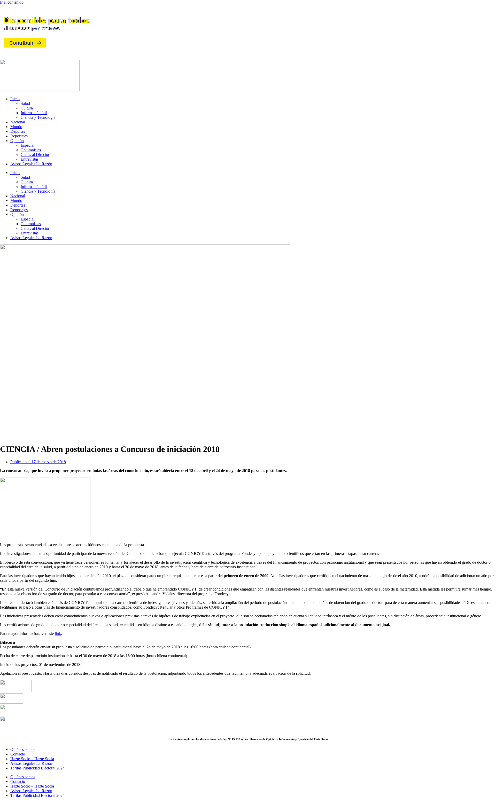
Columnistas (31, 150)
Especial (27, 145)
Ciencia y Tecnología (38, 117)
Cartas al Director (35, 154)
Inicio (15, 99)
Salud (25, 103)
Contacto (17, 754)
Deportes (17, 131)
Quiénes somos (22, 749)
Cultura (27, 108)
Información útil (34, 113)
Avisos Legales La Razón (31, 164)
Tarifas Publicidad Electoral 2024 (37, 768)
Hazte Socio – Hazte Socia (32, 759)
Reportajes (19, 136)
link (58, 633)
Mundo (16, 126)
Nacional (17, 122)
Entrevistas (29, 159)
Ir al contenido (12, 2)
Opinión (17, 140)
